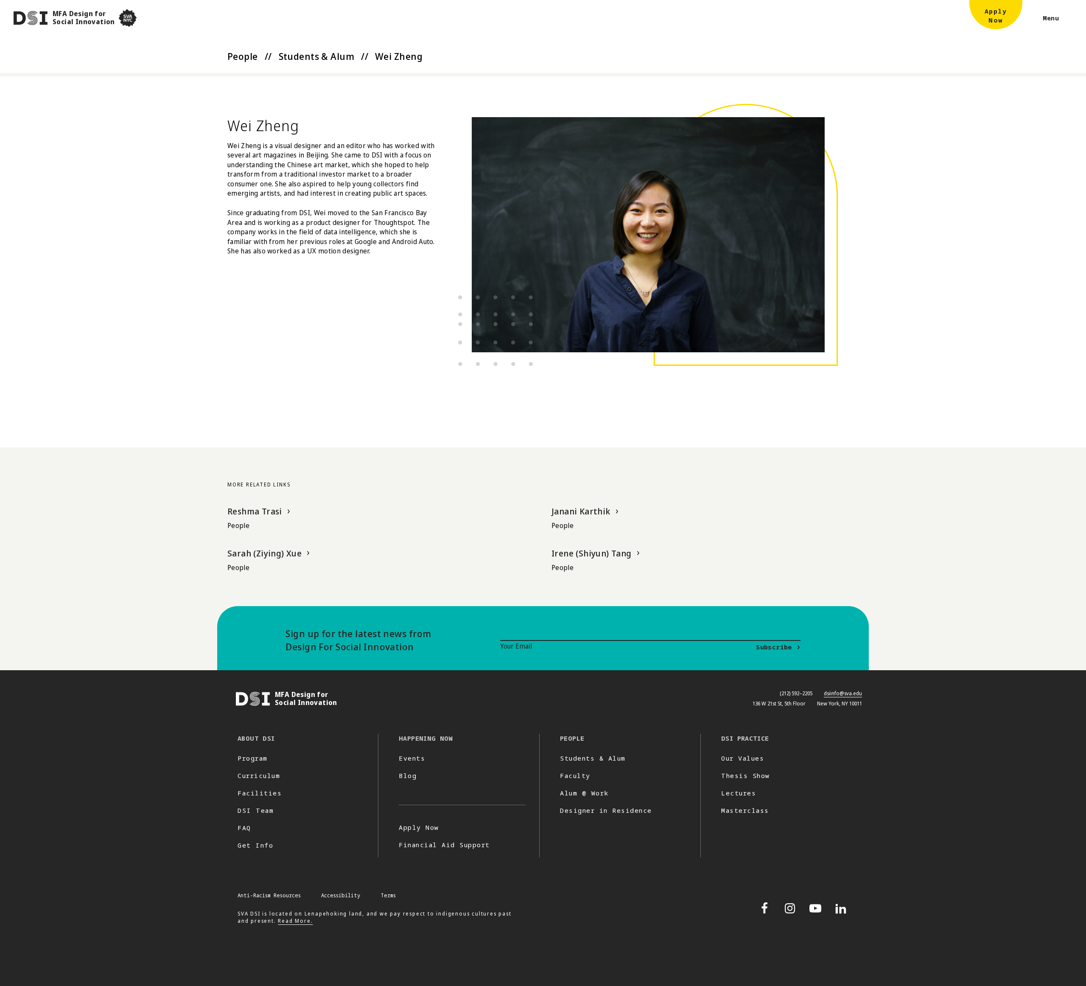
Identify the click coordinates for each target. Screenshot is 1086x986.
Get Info (255, 845)
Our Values (742, 758)
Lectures (738, 793)
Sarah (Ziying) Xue (264, 553)
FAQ (244, 827)
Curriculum (259, 775)
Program (253, 758)
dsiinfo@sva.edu (843, 693)
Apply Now (419, 827)
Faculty (575, 775)
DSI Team (256, 810)
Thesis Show (745, 775)
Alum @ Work (584, 793)
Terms (388, 895)
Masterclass (745, 810)
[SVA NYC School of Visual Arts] (127, 18)
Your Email (516, 646)
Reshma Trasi (254, 511)
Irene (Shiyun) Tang (591, 553)
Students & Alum (317, 56)
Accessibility (340, 895)
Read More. (295, 920)
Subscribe (774, 647)
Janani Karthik (580, 511)
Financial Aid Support (444, 844)
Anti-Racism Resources (269, 895)
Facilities (260, 793)
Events (412, 758)
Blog (408, 775)
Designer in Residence (606, 810)
